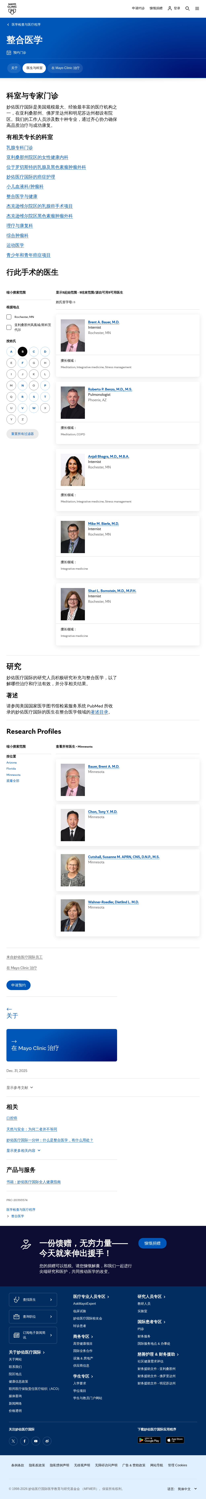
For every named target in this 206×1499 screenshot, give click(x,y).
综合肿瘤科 (17, 235)
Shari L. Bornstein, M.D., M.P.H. (112, 590)
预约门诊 (19, 52)
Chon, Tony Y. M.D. (102, 811)
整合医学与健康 (21, 196)
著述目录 (99, 712)
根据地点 (12, 307)
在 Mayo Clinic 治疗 (66, 68)
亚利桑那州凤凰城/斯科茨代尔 (32, 327)
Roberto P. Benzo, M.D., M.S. (110, 389)
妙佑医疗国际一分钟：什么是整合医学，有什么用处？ (49, 1140)
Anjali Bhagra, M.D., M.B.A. (108, 456)
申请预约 (18, 985)
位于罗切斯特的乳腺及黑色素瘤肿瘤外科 (46, 167)
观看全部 (12, 781)
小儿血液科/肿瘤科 (25, 186)
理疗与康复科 (19, 225)
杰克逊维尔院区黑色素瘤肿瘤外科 (39, 215)
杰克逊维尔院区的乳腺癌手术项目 (39, 206)
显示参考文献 (17, 1087)
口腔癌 (11, 1118)
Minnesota (13, 775)
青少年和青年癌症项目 (28, 255)
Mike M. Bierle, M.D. (103, 523)
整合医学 (24, 40)
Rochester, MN (24, 317)
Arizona (11, 762)
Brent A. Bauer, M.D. (103, 322)
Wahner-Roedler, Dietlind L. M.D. (113, 902)
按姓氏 (11, 341)
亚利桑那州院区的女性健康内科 (37, 157)
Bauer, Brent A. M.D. (103, 766)
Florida (11, 768)
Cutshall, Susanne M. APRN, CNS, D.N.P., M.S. (124, 856)
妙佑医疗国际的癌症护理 (30, 176)
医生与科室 (35, 68)
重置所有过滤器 (22, 434)
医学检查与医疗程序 (26, 24)
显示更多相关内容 (20, 1150)
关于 (14, 68)
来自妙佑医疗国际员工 (24, 957)
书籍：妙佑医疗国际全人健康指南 (33, 1181)
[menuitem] (14, 68)
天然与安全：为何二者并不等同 (31, 1129)
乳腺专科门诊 (19, 147)
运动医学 (15, 245)
